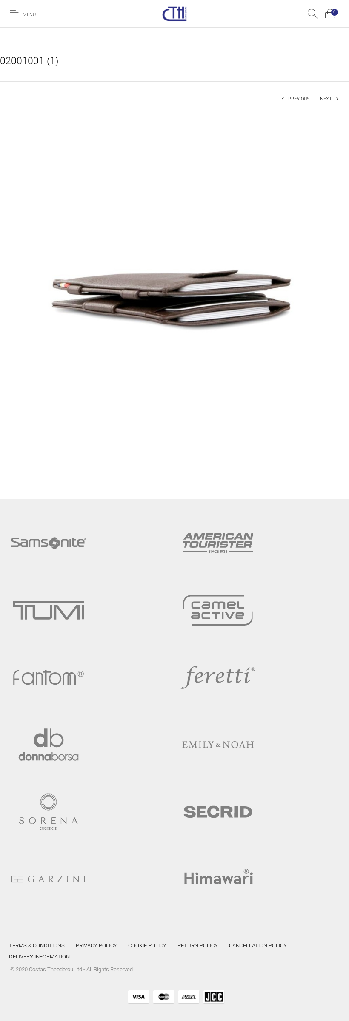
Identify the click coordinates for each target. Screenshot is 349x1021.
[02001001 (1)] (174, 297)
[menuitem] (36, 945)
